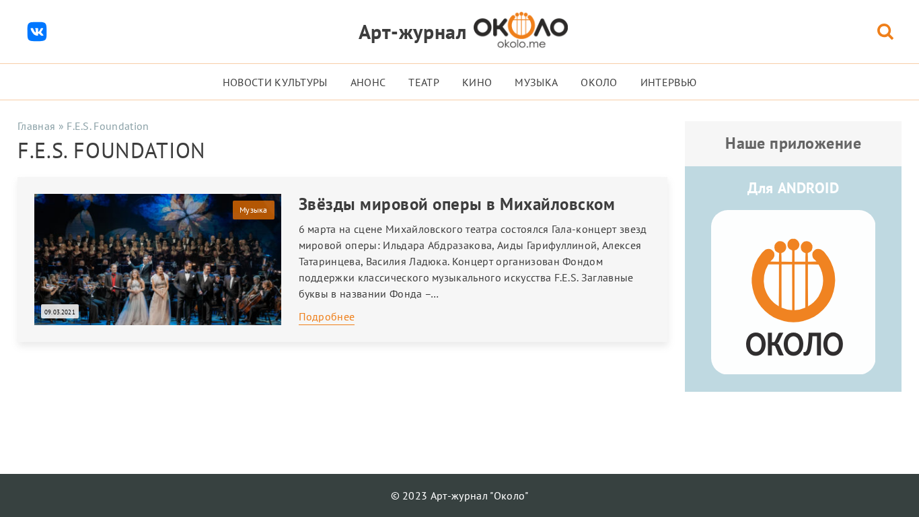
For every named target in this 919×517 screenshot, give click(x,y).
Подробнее (327, 316)
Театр (423, 82)
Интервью (668, 82)
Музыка (536, 82)
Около (599, 82)
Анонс (368, 82)
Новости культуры (275, 82)
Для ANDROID (793, 187)
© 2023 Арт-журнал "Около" (460, 495)
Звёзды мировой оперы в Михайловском (457, 204)
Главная (36, 126)
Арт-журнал (413, 31)
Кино (477, 82)
